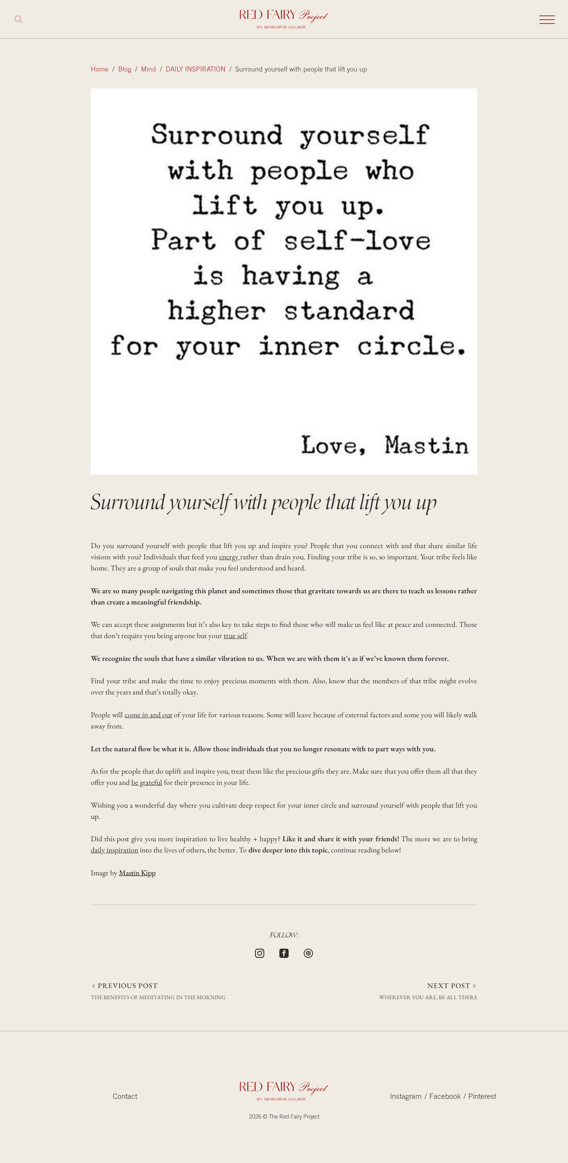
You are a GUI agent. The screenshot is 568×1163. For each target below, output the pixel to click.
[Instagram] (259, 952)
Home (100, 69)
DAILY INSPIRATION (196, 69)
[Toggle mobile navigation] (547, 19)
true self (235, 635)
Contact (125, 1097)
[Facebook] (284, 952)
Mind (148, 69)
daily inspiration (114, 850)
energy (229, 557)
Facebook (445, 1097)
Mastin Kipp (137, 873)
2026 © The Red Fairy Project (284, 1117)
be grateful (146, 782)
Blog (124, 69)
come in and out (148, 715)
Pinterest (482, 1097)
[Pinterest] (308, 952)
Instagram (406, 1097)
